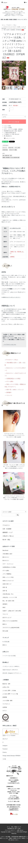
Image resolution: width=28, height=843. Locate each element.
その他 (4, 759)
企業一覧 (5, 590)
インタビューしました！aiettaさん (11, 666)
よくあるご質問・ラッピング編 (10, 694)
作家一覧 (8, 389)
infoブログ (5, 739)
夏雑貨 (15, 19)
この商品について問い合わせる (11, 134)
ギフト (25, 19)
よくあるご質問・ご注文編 (9, 690)
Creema (5, 752)
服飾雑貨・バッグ (8, 532)
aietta (14, 389)
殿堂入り (5, 624)
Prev (4, 73)
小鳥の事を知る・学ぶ (8, 594)
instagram (5, 745)
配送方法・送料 (6, 683)
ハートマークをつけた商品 (9, 655)
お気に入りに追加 (10, 138)
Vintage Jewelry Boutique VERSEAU (11, 755)
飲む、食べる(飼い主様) (8, 600)
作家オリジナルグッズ (8, 580)
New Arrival (5, 550)
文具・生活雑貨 (7, 529)
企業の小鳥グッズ (7, 584)
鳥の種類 (6, 19)
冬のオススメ (9, 368)
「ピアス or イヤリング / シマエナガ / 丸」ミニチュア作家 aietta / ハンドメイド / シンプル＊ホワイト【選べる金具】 (13, 435)
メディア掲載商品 (7, 574)
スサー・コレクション (8, 564)
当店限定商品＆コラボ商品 (13, 378)
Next (24, 73)
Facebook (5, 749)
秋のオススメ (6, 560)
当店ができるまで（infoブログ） (11, 669)
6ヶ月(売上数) (6, 641)
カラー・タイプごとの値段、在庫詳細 (13, 129)
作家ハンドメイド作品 (12, 384)
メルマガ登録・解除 (7, 700)
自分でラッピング (7, 617)
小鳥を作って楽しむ (8, 536)
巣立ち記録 (5, 631)
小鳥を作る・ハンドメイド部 (10, 597)
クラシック (21, 389)
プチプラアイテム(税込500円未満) (11, 627)
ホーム (3, 25)
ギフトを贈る (9, 381)
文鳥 (19, 362)
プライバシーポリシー (10, 830)
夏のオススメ (6, 557)
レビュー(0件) (7, 126)
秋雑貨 (10, 19)
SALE (4, 607)
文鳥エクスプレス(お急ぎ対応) (10, 621)
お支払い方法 (6, 687)
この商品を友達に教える (10, 132)
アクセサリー (9, 25)
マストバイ (20, 19)
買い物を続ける (8, 136)
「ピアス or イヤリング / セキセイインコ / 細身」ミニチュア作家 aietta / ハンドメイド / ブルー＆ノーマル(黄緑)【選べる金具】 (14, 497)
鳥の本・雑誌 (6, 539)
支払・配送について (16, 827)
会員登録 (5, 707)
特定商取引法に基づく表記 (14, 828)
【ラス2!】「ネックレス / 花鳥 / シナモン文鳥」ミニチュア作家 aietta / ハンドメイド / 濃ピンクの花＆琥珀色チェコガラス (13, 466)
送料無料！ (9, 392)
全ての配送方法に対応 (15, 228)
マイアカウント (6, 704)
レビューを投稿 (8, 127)
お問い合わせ (20, 830)
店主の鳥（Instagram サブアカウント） (12, 673)
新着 (2, 19)
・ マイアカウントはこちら (9, 344)
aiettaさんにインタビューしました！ (11, 297)
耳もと (15, 25)
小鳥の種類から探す (11, 362)
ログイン (5, 710)
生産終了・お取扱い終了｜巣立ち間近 (12, 611)
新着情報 (5, 697)
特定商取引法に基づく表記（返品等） (13, 131)
